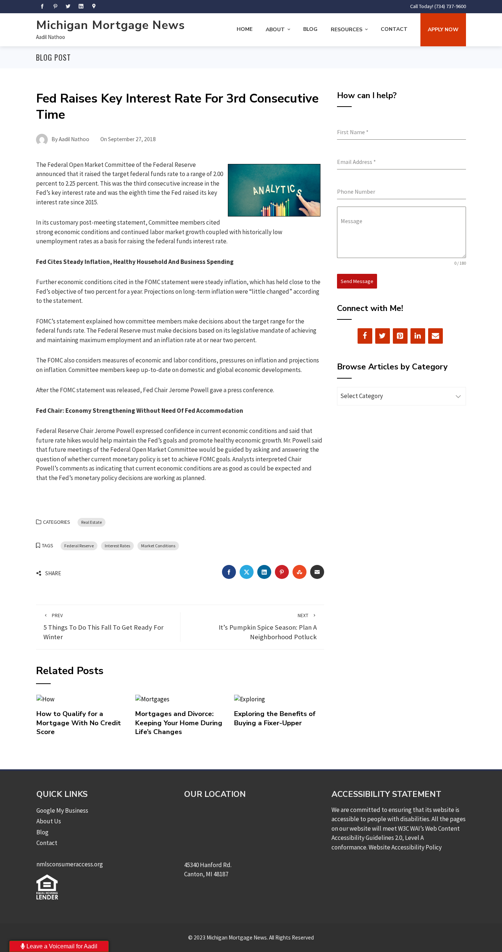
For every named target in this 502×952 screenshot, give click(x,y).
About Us (48, 821)
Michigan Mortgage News (110, 25)
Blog (310, 29)
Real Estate (91, 522)
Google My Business (62, 810)
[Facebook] (365, 336)
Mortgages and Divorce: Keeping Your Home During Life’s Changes (178, 723)
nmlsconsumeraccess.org (69, 864)
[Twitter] (382, 336)
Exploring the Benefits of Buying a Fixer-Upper (275, 718)
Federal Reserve (79, 545)
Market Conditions (158, 545)
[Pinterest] (400, 336)
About (275, 29)
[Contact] (435, 336)
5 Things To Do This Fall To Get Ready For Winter (103, 626)
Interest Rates (117, 545)
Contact (394, 29)
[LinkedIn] (417, 336)
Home (244, 29)
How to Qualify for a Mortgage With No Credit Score (78, 723)
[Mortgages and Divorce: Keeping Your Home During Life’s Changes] (152, 699)
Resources (346, 29)
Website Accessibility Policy (405, 847)
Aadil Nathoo (50, 36)
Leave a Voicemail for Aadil (61, 946)
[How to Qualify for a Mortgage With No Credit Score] (45, 699)
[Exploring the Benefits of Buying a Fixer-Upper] (249, 699)
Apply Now (443, 29)
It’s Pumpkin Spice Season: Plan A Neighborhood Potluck (268, 626)
